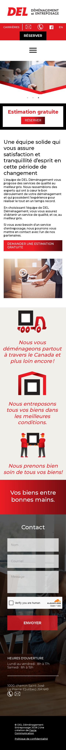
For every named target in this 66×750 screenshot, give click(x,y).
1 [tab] (27, 98)
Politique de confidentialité (31, 738)
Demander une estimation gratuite (30, 245)
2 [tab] (33, 98)
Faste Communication (25, 731)
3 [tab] (38, 98)
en (61, 27)
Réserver (33, 36)
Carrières (11, 27)
